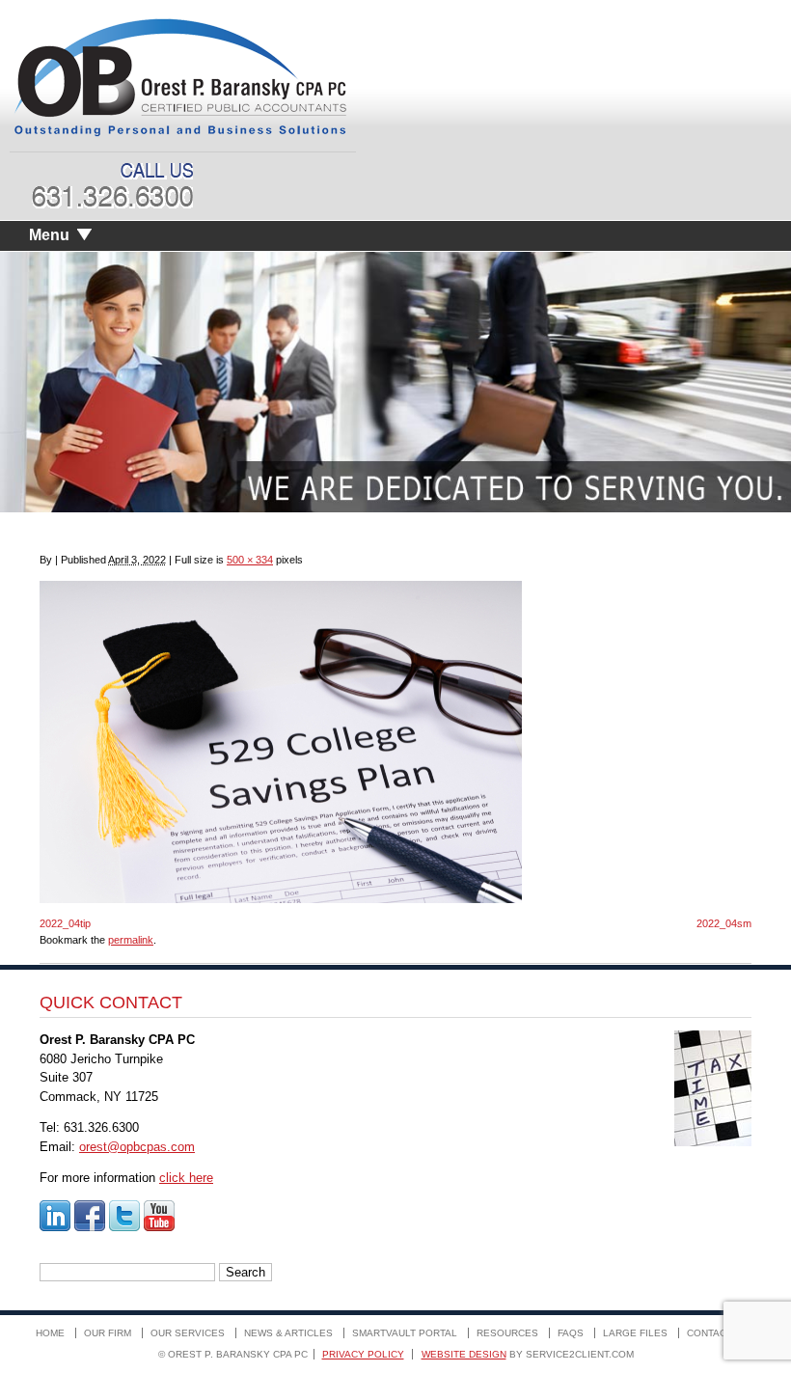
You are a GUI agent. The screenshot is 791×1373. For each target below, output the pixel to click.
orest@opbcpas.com (137, 1147)
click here (186, 1177)
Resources (507, 1333)
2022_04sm (723, 923)
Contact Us (718, 1333)
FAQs (571, 1333)
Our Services (187, 1333)
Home (50, 1333)
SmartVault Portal (404, 1333)
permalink (130, 940)
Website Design (464, 1354)
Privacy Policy (363, 1354)
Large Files (635, 1333)
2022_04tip (65, 923)
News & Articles (288, 1333)
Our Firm (107, 1333)
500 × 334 (250, 559)
